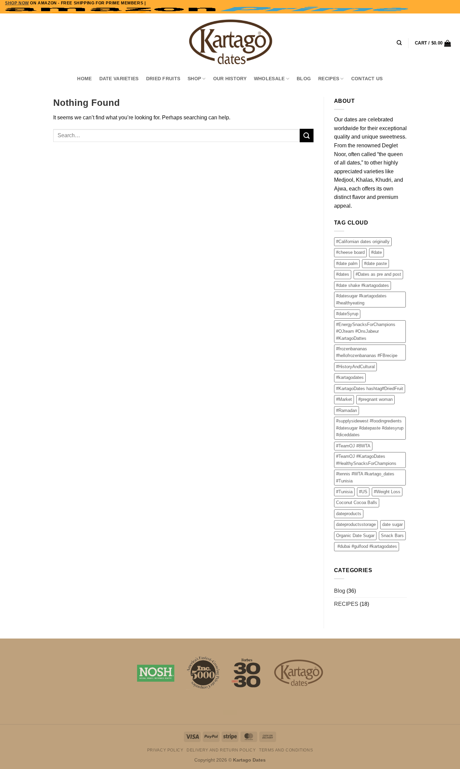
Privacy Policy (165, 750)
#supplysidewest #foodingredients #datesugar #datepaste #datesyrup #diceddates (369, 427)
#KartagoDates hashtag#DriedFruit (369, 388)
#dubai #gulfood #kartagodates (366, 546)
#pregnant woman (375, 399)
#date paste (375, 263)
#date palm (347, 263)
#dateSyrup (347, 313)
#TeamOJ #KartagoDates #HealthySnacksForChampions (366, 460)
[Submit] (306, 135)
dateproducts (348, 513)
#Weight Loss (387, 491)
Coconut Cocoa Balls (356, 502)
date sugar (392, 524)
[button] (433, 43)
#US (363, 491)
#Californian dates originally (363, 241)
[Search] (399, 43)
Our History (230, 78)
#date (376, 252)
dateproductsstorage (356, 524)
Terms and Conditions (286, 750)
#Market (344, 399)
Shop (194, 78)
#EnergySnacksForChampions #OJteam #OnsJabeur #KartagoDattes (365, 331)
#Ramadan (346, 410)
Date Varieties (119, 78)
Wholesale (269, 78)
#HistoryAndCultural (355, 366)
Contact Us (367, 78)
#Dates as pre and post (378, 274)
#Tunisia (344, 491)
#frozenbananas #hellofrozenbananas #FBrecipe (366, 352)
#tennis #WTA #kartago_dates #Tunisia (365, 477)
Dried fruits (163, 78)
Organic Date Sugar (355, 535)
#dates (342, 274)
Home (84, 78)
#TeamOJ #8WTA (353, 445)
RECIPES (328, 78)
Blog (304, 78)
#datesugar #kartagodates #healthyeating (361, 299)
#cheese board (350, 252)
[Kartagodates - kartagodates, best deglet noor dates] (230, 42)
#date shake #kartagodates (362, 285)
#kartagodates (350, 377)
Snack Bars (392, 535)
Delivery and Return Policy (221, 750)
